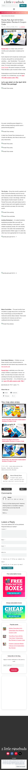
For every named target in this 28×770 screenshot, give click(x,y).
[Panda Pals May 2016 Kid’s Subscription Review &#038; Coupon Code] (14, 411)
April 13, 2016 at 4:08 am (15, 499)
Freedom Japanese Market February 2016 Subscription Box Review (16, 646)
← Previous (6, 489)
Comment (4, 529)
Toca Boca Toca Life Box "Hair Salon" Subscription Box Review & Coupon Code (17, 638)
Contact (14, 758)
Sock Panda (4, 67)
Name (3, 539)
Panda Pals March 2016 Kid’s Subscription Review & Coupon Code (13, 440)
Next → (23, 489)
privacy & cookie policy (20, 763)
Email (3, 546)
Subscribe (14, 670)
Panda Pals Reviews (12, 468)
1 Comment (22, 26)
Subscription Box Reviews (8, 469)
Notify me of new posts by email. (13, 564)
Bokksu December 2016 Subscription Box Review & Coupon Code (16, 630)
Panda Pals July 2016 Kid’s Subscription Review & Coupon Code (14, 460)
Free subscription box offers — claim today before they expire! (14, 12)
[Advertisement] (14, 693)
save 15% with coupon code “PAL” (14, 381)
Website (3, 552)
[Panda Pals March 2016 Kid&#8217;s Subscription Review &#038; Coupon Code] (14, 431)
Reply (4, 512)
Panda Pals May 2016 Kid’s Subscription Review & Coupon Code (14, 420)
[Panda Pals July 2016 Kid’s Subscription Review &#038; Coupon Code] (14, 451)
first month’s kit (5, 366)
